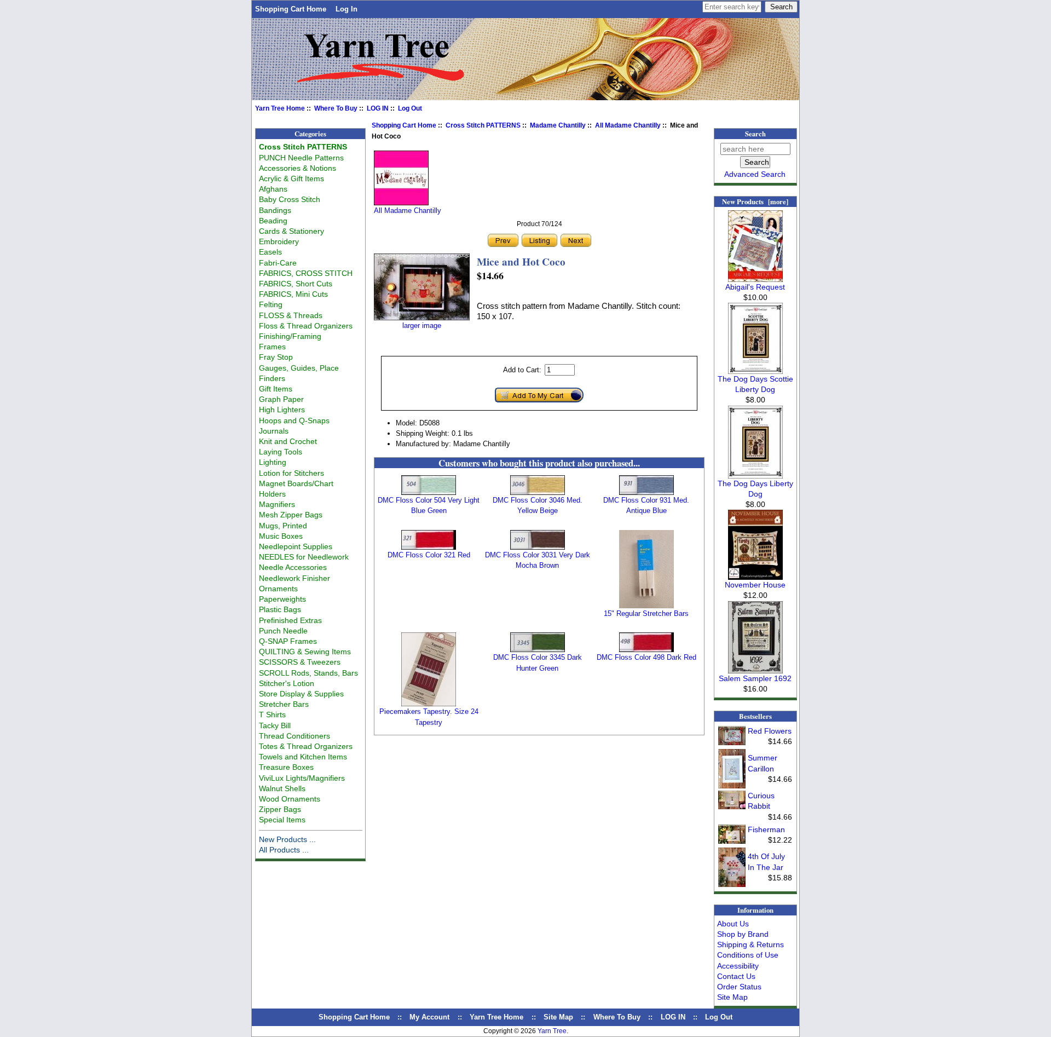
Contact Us (736, 976)
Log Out (410, 108)
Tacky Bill (275, 725)
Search (755, 134)
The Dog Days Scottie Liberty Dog (755, 384)
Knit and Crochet (288, 441)
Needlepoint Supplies (295, 546)
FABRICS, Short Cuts (295, 283)
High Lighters (282, 409)
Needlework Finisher (294, 578)
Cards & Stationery (291, 231)
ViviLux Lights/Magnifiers (302, 778)
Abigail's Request (755, 287)
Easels (270, 251)
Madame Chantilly (558, 125)
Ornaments (278, 588)
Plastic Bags (280, 609)
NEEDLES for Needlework (304, 556)
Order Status (739, 986)
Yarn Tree (552, 1031)
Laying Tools (280, 451)
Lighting (272, 462)
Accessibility (738, 965)
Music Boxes (281, 536)
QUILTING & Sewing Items (305, 651)
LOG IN (378, 108)
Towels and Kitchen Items (303, 756)
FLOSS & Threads (290, 315)
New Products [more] (755, 201)
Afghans (273, 189)
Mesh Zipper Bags (290, 514)
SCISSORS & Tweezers (299, 662)
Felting (270, 304)
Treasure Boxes (286, 767)
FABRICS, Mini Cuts (293, 294)
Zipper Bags (280, 809)
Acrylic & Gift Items (291, 178)
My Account (429, 1017)
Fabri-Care (278, 262)
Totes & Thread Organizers (306, 746)
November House (755, 584)
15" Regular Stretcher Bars (646, 613)
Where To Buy (335, 108)
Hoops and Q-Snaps (294, 420)
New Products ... (287, 839)
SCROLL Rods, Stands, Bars (308, 673)
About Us (733, 923)
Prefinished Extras (290, 620)
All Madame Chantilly (628, 125)
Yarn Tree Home (280, 108)
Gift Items (275, 388)
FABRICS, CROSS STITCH (306, 273)
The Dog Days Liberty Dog (755, 488)
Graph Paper (281, 399)
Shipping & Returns (750, 944)
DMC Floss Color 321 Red (429, 555)
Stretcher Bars (284, 704)
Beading (273, 220)
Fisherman (766, 829)
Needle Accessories (293, 567)
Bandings (275, 210)
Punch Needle (283, 630)
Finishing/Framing (290, 336)
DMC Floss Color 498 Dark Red (646, 657)
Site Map (732, 997)
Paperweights (282, 599)
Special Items (282, 819)
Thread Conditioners (294, 735)
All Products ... (284, 849)
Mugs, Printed (283, 525)
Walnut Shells (282, 788)
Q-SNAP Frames (288, 641)
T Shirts (272, 714)
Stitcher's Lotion (286, 683)
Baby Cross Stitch (289, 199)
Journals (273, 431)
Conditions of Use (747, 954)
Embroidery (279, 241)
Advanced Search (755, 174)
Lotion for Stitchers (291, 473)
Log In (346, 9)
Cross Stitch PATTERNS (483, 125)
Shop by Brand (743, 934)
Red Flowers (770, 731)
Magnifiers (277, 504)
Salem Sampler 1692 (755, 678)
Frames (272, 346)
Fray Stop (276, 357)
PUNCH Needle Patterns (301, 157)
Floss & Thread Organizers (306, 325)
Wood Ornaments (289, 798)
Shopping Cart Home (290, 9)
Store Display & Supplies (301, 693)
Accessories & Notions (297, 168)
